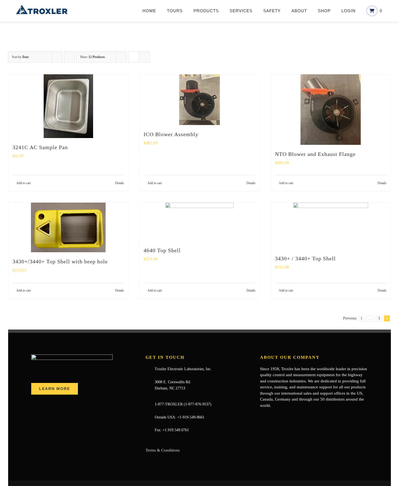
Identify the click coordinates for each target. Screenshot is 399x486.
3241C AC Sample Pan (40, 147)
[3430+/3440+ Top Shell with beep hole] (68, 227)
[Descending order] (69, 57)
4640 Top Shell (162, 250)
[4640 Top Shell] (199, 222)
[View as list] (144, 57)
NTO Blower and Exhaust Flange (315, 154)
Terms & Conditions (162, 450)
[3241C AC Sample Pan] (68, 106)
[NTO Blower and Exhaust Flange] (331, 109)
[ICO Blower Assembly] (199, 99)
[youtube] (279, 416)
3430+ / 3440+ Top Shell (305, 258)
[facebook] (261, 416)
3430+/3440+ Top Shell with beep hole (60, 261)
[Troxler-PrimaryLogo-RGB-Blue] (42, 7)
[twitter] (270, 416)
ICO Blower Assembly (171, 134)
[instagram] (287, 416)
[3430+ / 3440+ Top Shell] (331, 226)
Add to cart (23, 183)
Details (119, 183)
